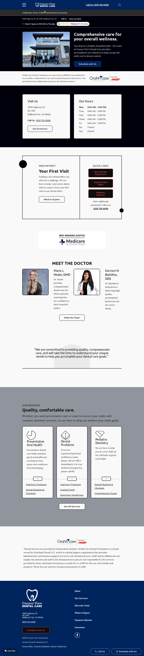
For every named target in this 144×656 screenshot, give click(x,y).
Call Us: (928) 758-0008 (97, 4)
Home (77, 591)
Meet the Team (72, 317)
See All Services (72, 506)
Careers (53, 646)
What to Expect (52, 199)
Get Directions (40, 128)
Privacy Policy (27, 646)
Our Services (81, 598)
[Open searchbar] (119, 5)
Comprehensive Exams (106, 493)
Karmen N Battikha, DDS (112, 274)
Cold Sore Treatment (36, 484)
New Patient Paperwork (100, 173)
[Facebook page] (77, 635)
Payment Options (100, 193)
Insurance (80, 627)
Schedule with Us (87, 64)
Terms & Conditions (42, 646)
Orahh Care (62, 646)
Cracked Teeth (67, 489)
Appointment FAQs (100, 183)
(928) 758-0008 (75, 19)
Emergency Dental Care (71, 495)
